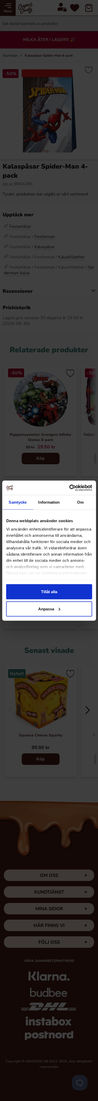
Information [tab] (49, 502)
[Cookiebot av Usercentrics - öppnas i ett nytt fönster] (70, 487)
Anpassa (46, 608)
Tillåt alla (49, 592)
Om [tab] (80, 502)
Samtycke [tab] (18, 502)
